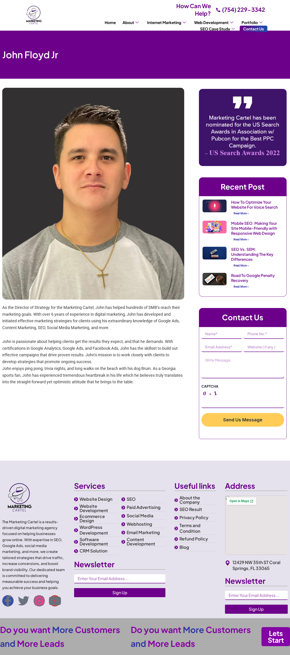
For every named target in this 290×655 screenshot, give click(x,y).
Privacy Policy (193, 517)
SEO (131, 499)
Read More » (241, 213)
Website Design (96, 499)
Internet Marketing (164, 22)
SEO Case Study (215, 28)
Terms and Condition (190, 528)
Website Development (94, 508)
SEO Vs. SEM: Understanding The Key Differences (252, 254)
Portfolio (250, 22)
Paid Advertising (143, 507)
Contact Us (253, 28)
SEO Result (190, 509)
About (128, 22)
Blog (184, 547)
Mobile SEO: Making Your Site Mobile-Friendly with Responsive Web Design (254, 228)
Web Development (211, 22)
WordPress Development (94, 529)
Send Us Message (242, 420)
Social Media (140, 515)
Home (110, 22)
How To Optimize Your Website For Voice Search (254, 205)
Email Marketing (143, 532)
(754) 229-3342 (243, 9)
